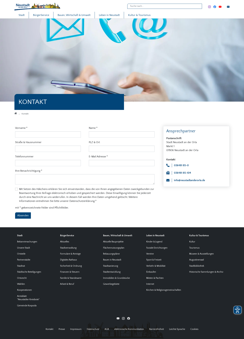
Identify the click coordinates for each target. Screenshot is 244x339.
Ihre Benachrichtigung (28, 170)
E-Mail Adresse (98, 156)
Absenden (23, 215)
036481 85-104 (182, 172)
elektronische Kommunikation (129, 329)
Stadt (22, 15)
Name (93, 128)
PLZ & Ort (94, 142)
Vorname (21, 128)
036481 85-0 (181, 165)
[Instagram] (209, 6)
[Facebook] (214, 6)
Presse (62, 329)
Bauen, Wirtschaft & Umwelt (74, 15)
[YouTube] (220, 6)
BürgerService (41, 15)
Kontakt (49, 329)
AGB (107, 329)
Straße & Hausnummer (28, 142)
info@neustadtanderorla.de (189, 180)
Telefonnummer (24, 156)
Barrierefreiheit (156, 329)
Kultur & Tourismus (139, 15)
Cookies (194, 329)
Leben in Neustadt (109, 15)
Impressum (75, 329)
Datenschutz (93, 329)
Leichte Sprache (177, 329)
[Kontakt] (228, 6)
